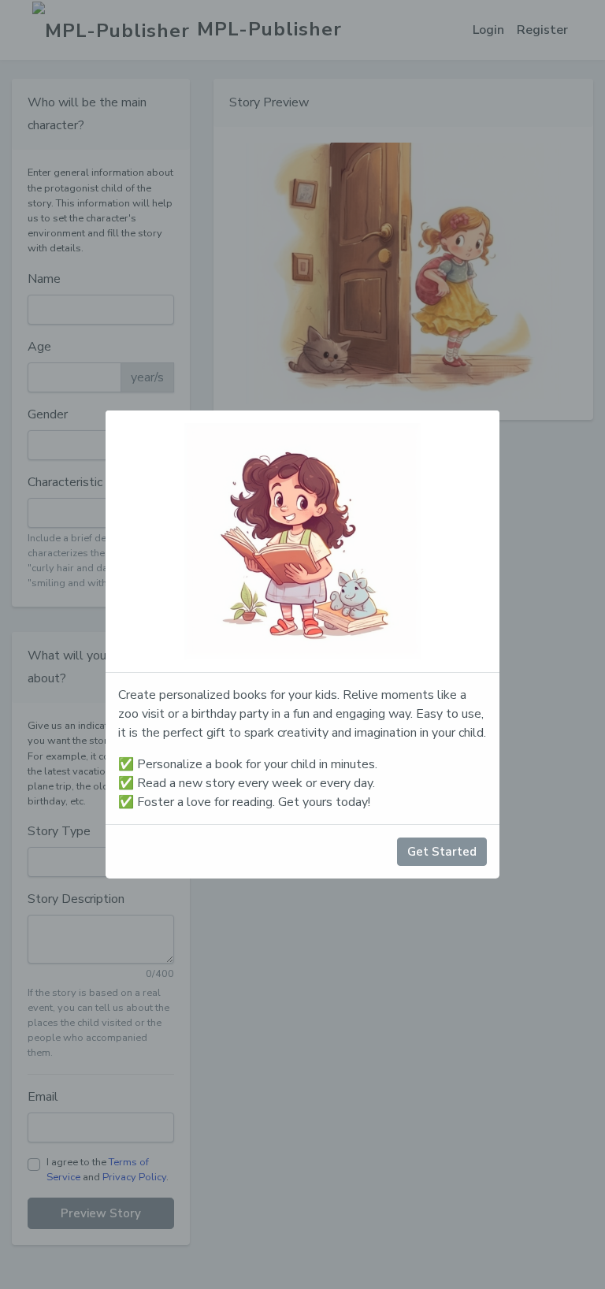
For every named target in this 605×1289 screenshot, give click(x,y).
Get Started (442, 852)
